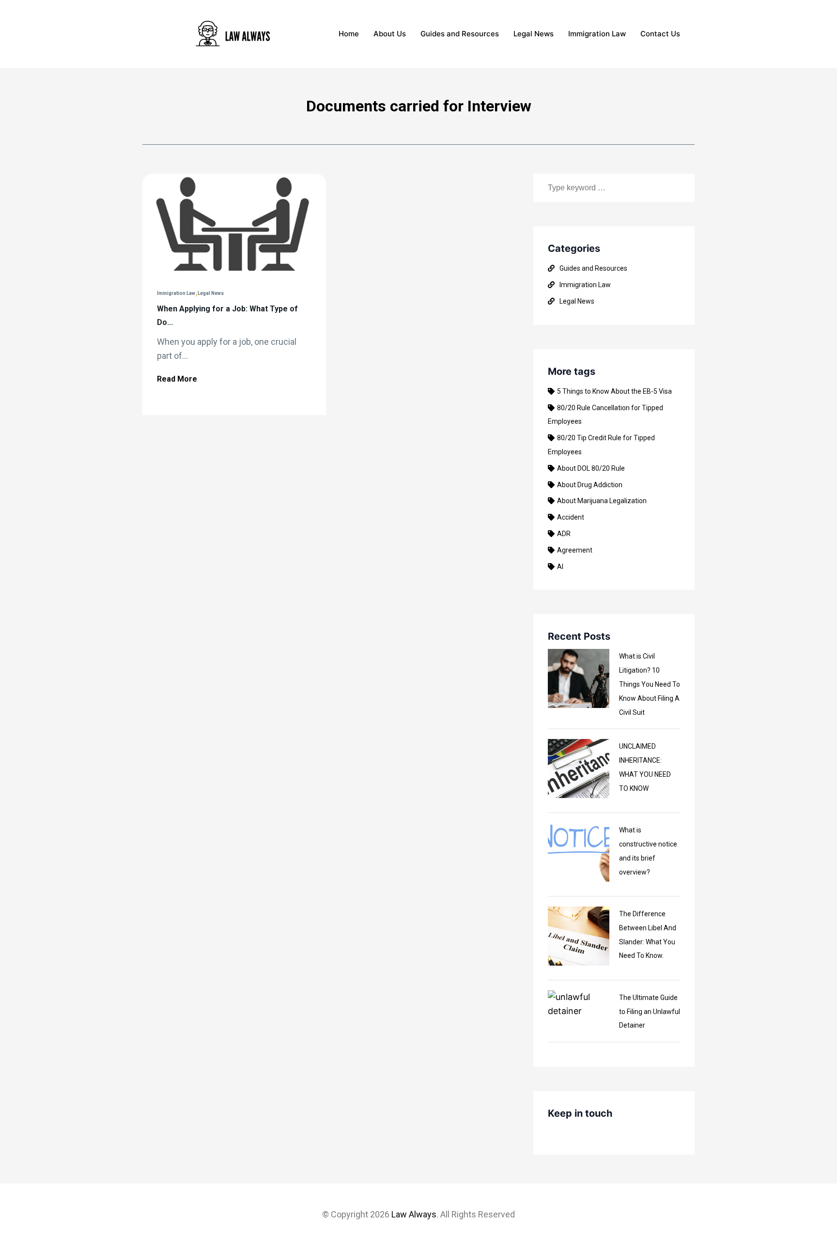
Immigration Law (597, 33)
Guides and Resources (459, 33)
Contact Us (660, 33)
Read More (177, 379)
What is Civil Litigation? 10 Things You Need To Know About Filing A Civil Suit (649, 684)
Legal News (533, 33)
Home (349, 33)
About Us (389, 33)
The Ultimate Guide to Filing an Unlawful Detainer (649, 1012)
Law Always (413, 1214)
